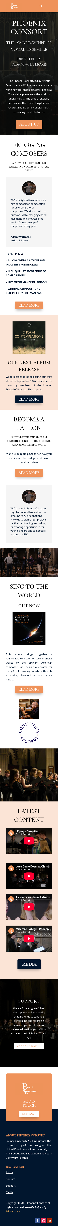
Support (29, 1001)
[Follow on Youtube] (49, 1220)
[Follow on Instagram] (43, 1220)
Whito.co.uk (13, 1211)
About (9, 1172)
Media (29, 964)
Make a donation (28, 1045)
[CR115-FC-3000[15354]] (29, 644)
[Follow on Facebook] (37, 1220)
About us (29, 124)
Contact (29, 1114)
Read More (29, 305)
